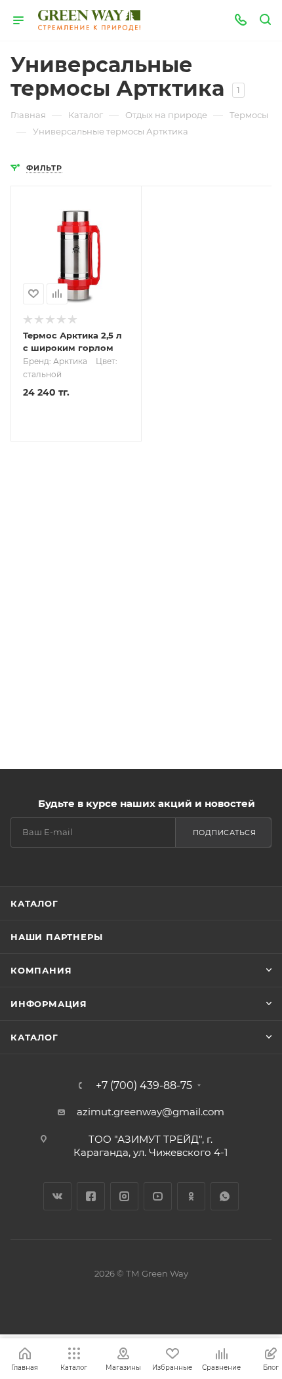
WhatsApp (225, 1196)
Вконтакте (57, 1196)
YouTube (158, 1196)
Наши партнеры (56, 937)
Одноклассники (191, 1196)
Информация (48, 1003)
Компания (40, 970)
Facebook (91, 1196)
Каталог (34, 903)
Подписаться (224, 832)
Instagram (124, 1196)
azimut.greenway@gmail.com (150, 1111)
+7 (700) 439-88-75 (144, 1086)
